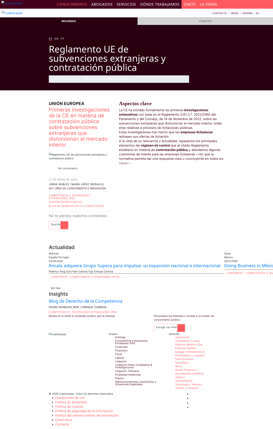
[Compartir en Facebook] (202, 82)
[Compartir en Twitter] (208, 82)
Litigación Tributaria (127, 371)
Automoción (182, 337)
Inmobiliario (182, 362)
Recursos (69, 21)
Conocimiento (71, 78)
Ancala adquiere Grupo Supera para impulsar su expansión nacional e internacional (134, 265)
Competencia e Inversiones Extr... (95, 276)
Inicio (54, 78)
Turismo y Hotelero (186, 388)
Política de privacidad (71, 402)
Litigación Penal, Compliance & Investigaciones (133, 366)
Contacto (219, 13)
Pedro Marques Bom (64, 307)
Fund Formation (184, 359)
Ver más (56, 288)
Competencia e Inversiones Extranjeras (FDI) (69, 197)
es (50, 38)
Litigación (121, 361)
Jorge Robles (59, 184)
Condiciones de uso (70, 398)
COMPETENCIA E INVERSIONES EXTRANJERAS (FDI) (83, 312)
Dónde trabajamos (159, 4)
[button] (250, 13)
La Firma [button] (208, 4)
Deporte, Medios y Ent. (189, 344)
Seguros (180, 377)
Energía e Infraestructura (190, 351)
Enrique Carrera (94, 307)
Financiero (121, 350)
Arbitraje (120, 337)
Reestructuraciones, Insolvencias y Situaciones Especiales (135, 382)
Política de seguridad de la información (84, 411)
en (56, 38)
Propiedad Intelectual (128, 374)
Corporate (59, 276)
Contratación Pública (65, 201)
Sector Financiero (185, 370)
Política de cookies (69, 406)
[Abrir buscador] (269, 13)
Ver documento (68, 168)
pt (62, 38)
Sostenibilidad (183, 380)
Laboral (119, 357)
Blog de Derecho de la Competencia (107, 78)
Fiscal (118, 354)
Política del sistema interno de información (87, 415)
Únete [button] (190, 4)
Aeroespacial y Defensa (189, 373)
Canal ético (63, 420)
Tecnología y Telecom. (188, 384)
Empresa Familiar (185, 348)
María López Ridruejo (87, 184)
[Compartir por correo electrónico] (220, 82)
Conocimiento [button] (72, 4)
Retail (178, 366)
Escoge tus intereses (169, 327)
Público (119, 378)
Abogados (102, 4)
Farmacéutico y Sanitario (190, 355)
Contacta (62, 424)
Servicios (126, 4)
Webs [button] (234, 13)
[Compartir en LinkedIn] (214, 82)
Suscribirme (58, 224)
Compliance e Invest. (187, 341)
